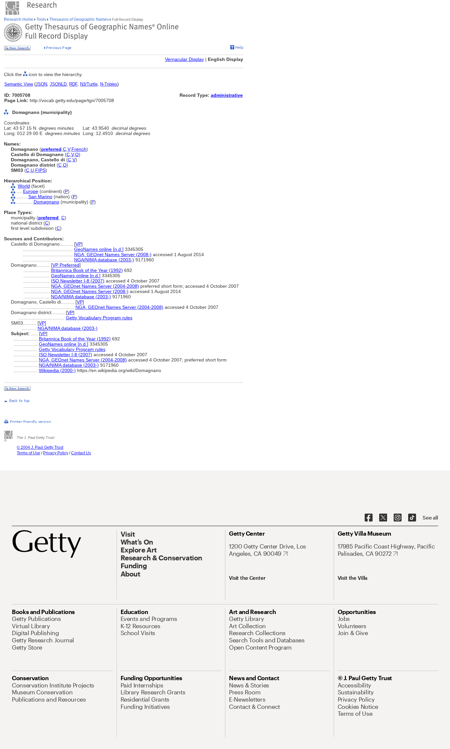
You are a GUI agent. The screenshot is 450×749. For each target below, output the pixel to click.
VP (78, 244)
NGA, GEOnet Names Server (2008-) (113, 254)
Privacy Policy (55, 453)
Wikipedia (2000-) (57, 370)
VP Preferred (65, 265)
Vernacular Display (184, 59)
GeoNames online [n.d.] (99, 249)
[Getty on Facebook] (369, 518)
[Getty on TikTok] (412, 518)
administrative (227, 95)
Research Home (19, 19)
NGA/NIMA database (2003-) (104, 259)
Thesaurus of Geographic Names (79, 19)
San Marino (40, 196)
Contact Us (81, 453)
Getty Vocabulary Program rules (99, 317)
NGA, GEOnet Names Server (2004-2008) (95, 286)
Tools (41, 19)
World (24, 186)
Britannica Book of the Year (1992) (87, 270)
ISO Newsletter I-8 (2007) (77, 280)
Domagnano (46, 201)
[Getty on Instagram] (398, 518)
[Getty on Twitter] (383, 518)
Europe (30, 191)
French (78, 149)
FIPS (40, 170)
